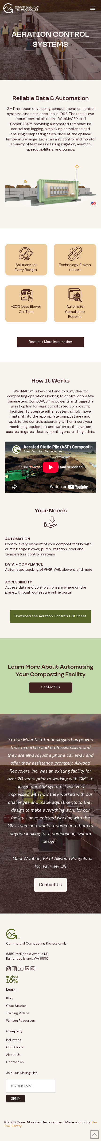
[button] (93, 8)
